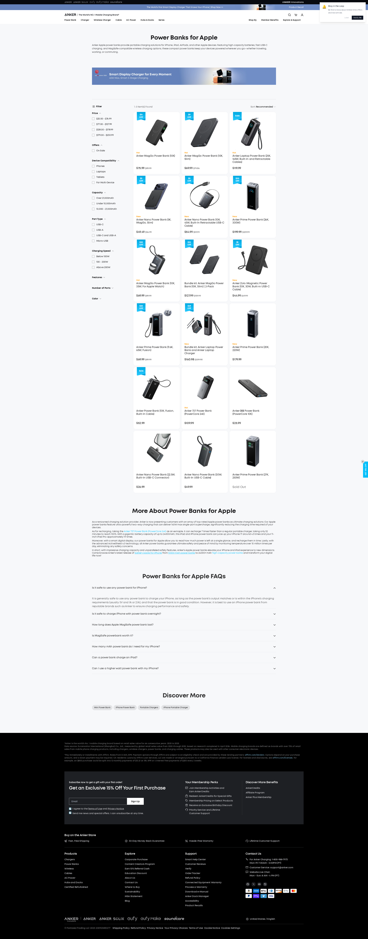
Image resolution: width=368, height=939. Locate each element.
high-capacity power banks (227, 552)
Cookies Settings (230, 928)
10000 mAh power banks (181, 552)
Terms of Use (95, 808)
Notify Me (357, 18)
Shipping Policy (121, 928)
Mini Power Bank (102, 707)
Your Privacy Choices (176, 928)
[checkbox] (70, 809)
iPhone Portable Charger (175, 707)
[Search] (289, 15)
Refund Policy (138, 928)
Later (346, 18)
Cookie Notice (212, 928)
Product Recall (296, 7)
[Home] (91, 14)
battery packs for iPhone (148, 552)
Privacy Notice (116, 808)
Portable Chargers (149, 707)
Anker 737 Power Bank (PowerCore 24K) (145, 531)
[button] (184, 589)
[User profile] (302, 15)
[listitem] (248, 884)
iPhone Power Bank (125, 707)
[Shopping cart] (295, 15)
